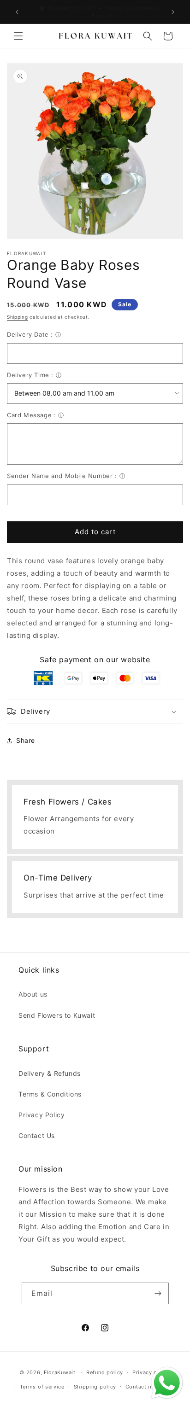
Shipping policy (95, 1386)
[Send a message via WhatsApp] (166, 1383)
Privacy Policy (41, 1115)
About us (33, 994)
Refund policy (104, 1372)
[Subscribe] (158, 1293)
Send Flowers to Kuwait (56, 1015)
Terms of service (42, 1386)
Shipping (17, 317)
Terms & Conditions (50, 1094)
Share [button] (25, 740)
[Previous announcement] (17, 12)
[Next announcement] (173, 12)
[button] (18, 36)
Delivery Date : (30, 334)
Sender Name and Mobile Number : (62, 475)
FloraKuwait (60, 1372)
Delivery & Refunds (49, 1073)
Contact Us (36, 1135)
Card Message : (31, 415)
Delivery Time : (30, 375)
